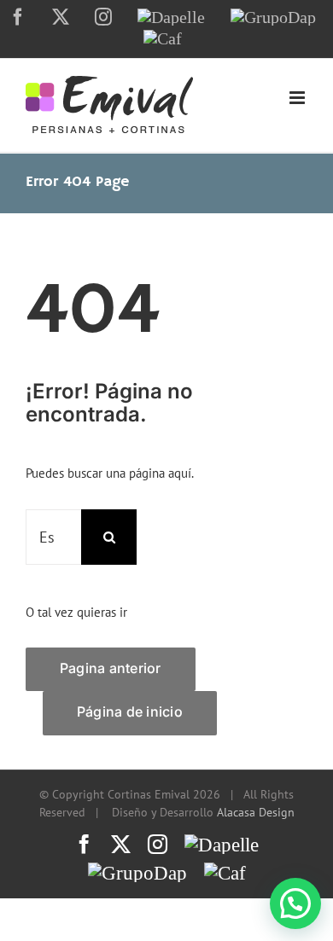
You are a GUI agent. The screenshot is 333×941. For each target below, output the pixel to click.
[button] (295, 903)
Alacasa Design (256, 812)
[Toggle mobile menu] (298, 98)
